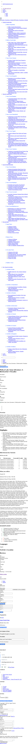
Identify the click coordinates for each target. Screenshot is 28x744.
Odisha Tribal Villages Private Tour (15, 214)
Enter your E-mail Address (5, 639)
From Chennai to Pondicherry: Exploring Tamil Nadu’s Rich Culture (17, 63)
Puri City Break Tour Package (14, 209)
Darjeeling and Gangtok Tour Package (16, 184)
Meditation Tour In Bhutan (14, 241)
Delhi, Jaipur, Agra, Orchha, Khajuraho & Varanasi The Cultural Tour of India (17, 43)
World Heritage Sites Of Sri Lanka (15, 255)
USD (4, 12)
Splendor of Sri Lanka (13, 253)
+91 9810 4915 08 (7, 8)
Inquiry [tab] (4, 582)
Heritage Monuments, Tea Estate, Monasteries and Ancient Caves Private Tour (18, 173)
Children (2, 594)
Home (4, 359)
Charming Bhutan (12, 240)
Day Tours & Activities (8, 267)
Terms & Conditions (7, 691)
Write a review (3, 574)
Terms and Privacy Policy (18, 728)
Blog (4, 675)
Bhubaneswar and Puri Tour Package (16, 211)
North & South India (7, 22)
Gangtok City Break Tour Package (15, 187)
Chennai (4, 362)
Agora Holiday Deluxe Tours (6, 701)
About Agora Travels (7, 674)
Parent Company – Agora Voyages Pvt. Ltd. (12, 679)
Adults (1, 590)
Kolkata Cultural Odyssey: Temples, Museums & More (16, 352)
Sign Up (4, 11)
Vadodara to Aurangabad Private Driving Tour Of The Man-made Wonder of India (18, 152)
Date (1, 584)
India (4, 361)
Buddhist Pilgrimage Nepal (14, 230)
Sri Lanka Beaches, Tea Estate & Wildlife (17, 254)
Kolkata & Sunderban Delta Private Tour (17, 169)
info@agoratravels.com (8, 4)
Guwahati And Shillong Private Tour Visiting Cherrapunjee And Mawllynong (18, 197)
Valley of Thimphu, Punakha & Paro (16, 245)
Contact (4, 687)
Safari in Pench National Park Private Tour (17, 143)
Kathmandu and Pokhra (13, 229)
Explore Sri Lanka (12, 258)
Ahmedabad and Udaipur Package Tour (16, 119)
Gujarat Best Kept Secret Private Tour (16, 120)
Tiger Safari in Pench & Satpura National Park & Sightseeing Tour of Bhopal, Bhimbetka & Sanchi (18, 145)
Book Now (3, 603)
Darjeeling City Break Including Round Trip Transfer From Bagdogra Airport (17, 189)
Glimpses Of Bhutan (12, 239)
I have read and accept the (12, 728)
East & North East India (8, 164)
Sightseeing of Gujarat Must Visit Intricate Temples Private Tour (17, 117)
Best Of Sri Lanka (12, 257)
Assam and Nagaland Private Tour (15, 199)
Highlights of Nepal (12, 227)
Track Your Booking (7, 690)
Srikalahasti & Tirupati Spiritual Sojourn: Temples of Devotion (17, 320)
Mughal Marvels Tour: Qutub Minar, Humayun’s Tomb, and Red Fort (16, 275)
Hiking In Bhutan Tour (13, 244)
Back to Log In (3, 743)
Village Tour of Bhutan (13, 243)
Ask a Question (3, 627)
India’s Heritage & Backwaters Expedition (17, 107)
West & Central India (7, 94)
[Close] (1, 706)
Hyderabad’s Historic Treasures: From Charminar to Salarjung (16, 308)
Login (4, 9)
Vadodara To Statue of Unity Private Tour (17, 161)
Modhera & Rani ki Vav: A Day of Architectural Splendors (15, 290)
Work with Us (6, 677)
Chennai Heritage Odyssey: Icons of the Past (17, 316)
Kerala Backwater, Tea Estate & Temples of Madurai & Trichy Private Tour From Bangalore (17, 87)
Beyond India (6, 222)
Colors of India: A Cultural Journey (15, 101)
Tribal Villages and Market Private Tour (16, 218)
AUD (6, 15)
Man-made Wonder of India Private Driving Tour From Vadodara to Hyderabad (17, 159)
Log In (12, 730)
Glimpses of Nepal (12, 226)
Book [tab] (4, 581)
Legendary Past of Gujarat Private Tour (16, 126)
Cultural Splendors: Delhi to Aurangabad (17, 33)
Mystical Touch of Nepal (13, 232)
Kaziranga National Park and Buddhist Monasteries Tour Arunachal (16, 201)
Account (4, 686)
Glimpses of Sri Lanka (13, 252)
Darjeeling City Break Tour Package (16, 186)
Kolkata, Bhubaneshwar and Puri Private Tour (18, 177)
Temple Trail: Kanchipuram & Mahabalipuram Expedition (14, 318)
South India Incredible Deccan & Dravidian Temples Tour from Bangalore (17, 84)
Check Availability (4, 367)
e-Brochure (5, 678)
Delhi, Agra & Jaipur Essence (14, 26)
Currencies (2, 697)
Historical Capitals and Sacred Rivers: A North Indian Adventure (16, 35)
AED (6, 14)
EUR (6, 13)
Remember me (4, 714)
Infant (1, 598)
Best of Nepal (11, 231)
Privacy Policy (6, 689)
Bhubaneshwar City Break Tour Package (17, 208)
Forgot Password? (4, 715)
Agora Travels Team (4, 620)
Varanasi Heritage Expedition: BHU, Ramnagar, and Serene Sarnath (16, 328)
